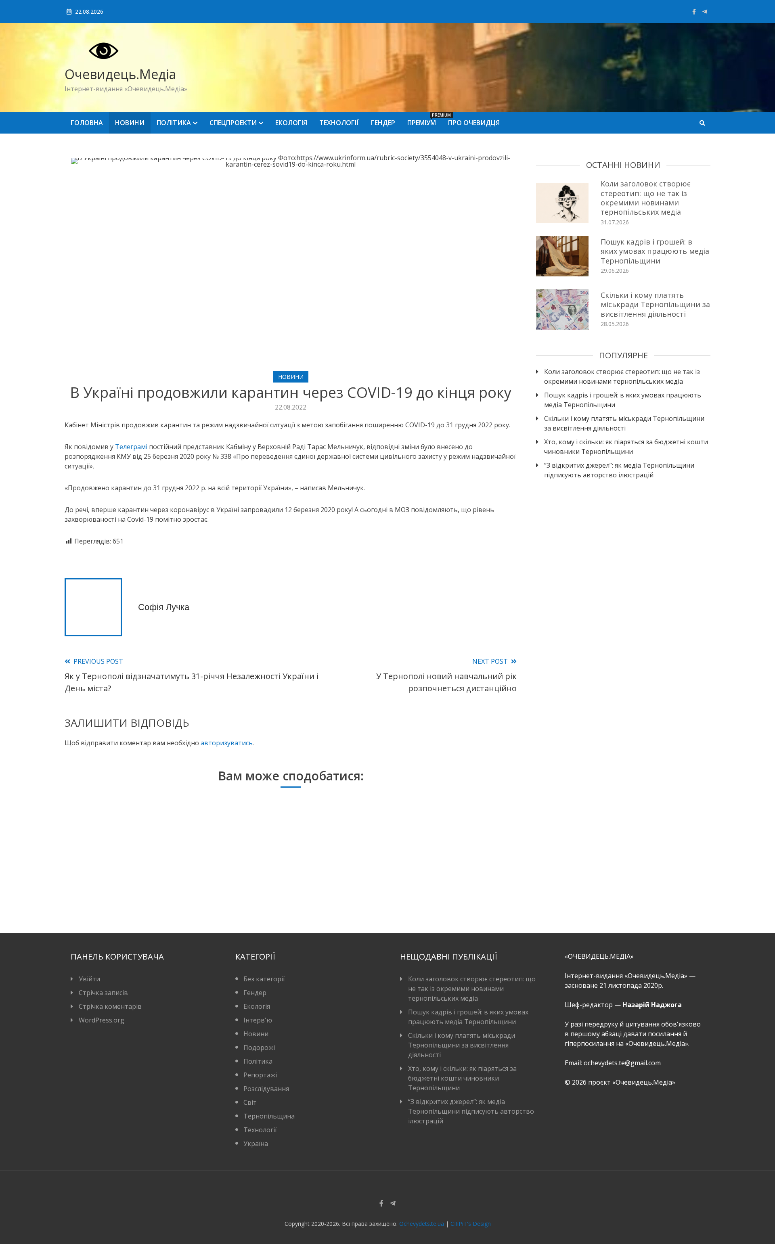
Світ (250, 1102)
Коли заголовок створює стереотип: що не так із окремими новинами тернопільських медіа (646, 198)
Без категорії (264, 978)
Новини (130, 122)
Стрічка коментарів (110, 1006)
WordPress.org (101, 1020)
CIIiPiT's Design (470, 1223)
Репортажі (260, 1074)
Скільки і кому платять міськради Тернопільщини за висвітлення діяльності (655, 304)
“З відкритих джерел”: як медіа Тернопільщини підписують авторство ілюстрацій (619, 470)
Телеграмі (132, 446)
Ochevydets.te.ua (421, 1223)
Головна (87, 122)
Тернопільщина (269, 1116)
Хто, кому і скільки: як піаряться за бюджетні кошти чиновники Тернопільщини (626, 446)
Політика (174, 122)
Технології (339, 122)
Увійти (89, 978)
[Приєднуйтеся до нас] (704, 11)
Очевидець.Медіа (120, 74)
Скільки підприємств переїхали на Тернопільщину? (436, 890)
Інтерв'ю (257, 1020)
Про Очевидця (474, 122)
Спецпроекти (233, 122)
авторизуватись (227, 742)
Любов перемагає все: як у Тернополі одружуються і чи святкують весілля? (286, 890)
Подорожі (259, 1047)
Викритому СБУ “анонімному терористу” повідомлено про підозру (135, 890)
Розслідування (266, 1088)
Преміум (424, 119)
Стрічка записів (103, 992)
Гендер (383, 122)
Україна (255, 1143)
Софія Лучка (163, 607)
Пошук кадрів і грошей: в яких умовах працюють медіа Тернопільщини (655, 251)
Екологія (291, 122)
